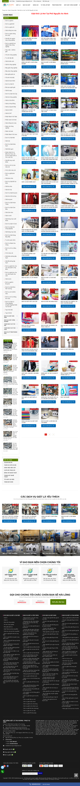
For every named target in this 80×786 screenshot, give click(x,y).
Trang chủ (5, 1)
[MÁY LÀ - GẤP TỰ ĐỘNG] (10, 549)
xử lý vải (65, 730)
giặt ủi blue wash (51, 730)
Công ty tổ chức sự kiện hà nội (46, 723)
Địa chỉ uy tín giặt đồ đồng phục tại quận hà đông (50, 625)
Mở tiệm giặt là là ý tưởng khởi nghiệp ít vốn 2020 (11, 644)
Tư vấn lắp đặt (45, 5)
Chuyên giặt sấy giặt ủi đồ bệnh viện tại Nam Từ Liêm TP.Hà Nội (31, 630)
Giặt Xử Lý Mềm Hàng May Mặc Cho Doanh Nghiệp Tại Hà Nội (31, 659)
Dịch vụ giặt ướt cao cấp (29, 710)
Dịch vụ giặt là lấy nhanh (29, 701)
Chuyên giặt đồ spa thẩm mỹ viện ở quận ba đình (49, 655)
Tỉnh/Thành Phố (56, 5)
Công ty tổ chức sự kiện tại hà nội (63, 723)
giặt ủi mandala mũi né (65, 733)
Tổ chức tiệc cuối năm (64, 725)
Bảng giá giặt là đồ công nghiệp (31, 673)
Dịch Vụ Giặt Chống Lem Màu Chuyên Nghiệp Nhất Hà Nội (30, 655)
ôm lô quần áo (72, 720)
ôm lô (46, 721)
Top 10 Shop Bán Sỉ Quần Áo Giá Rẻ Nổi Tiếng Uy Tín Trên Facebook (10, 659)
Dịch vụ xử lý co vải (67, 658)
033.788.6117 (13, 741)
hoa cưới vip (70, 729)
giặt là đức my (71, 730)
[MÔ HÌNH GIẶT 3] (10, 536)
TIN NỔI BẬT (8, 340)
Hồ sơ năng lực (37, 1)
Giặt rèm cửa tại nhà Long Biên (11, 631)
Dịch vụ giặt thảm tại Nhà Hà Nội (31, 647)
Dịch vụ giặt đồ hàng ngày (29, 712)
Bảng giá (35, 5)
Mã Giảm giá (46, 1)
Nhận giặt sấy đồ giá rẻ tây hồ (50, 697)
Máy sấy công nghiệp (9, 622)
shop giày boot (43, 728)
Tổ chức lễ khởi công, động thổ (61, 726)
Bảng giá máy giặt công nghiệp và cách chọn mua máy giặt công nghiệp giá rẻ (50, 670)
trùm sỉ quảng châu (50, 720)
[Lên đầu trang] (76, 775)
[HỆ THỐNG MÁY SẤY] (30, 549)
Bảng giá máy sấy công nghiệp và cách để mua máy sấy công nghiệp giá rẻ (31, 622)
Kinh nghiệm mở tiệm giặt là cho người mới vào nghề (11, 655)
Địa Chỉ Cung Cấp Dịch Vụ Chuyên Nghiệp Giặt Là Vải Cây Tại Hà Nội (30, 667)
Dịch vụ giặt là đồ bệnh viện (30, 676)
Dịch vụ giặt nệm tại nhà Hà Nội (31, 652)
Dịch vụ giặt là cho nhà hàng (30, 703)
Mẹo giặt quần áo (8, 626)
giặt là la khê (58, 734)
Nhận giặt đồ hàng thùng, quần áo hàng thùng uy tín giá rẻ (31, 686)
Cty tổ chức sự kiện (63, 724)
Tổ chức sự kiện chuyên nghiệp (50, 724)
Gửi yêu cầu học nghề (58, 603)
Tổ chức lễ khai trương (53, 725)
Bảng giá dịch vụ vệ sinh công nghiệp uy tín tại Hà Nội (30, 618)
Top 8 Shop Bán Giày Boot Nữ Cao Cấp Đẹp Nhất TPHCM (11, 663)
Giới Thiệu (12, 1)
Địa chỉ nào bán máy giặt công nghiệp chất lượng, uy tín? (50, 674)
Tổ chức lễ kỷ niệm (48, 726)
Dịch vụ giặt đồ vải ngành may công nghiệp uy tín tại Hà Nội (69, 652)
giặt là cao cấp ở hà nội (47, 731)
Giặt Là (6, 620)
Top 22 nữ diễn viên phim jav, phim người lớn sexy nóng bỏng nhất (11, 681)
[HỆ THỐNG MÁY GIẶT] (70, 549)
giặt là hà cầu (42, 734)
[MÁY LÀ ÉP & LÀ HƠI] (70, 536)
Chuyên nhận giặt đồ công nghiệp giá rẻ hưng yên (29, 633)
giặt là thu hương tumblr (60, 731)
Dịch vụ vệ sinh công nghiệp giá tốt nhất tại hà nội (31, 689)
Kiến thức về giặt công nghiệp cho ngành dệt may (69, 663)
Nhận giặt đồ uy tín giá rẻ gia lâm (51, 691)
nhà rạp (66, 720)
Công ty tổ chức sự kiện (66, 721)
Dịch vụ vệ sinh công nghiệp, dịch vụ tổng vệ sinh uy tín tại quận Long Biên (70, 680)
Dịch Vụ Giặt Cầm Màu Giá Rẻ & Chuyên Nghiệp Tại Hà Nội (70, 644)
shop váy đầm (50, 728)
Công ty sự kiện (43, 725)
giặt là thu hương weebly (46, 733)
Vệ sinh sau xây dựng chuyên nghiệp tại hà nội (69, 684)
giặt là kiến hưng (50, 734)
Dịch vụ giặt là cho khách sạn (30, 706)
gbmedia (57, 728)
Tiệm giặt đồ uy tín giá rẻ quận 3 (70, 637)
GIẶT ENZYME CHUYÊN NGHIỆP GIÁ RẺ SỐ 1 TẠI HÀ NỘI (31, 662)
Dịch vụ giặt (26, 5)
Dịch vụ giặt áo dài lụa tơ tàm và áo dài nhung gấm (70, 705)
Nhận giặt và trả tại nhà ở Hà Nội (70, 708)
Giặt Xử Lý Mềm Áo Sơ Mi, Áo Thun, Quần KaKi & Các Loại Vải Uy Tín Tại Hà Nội (70, 648)
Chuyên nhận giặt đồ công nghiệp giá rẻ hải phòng (49, 629)
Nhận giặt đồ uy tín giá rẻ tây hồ (51, 631)
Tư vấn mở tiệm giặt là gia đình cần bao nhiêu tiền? (11, 648)
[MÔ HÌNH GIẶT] (30, 536)
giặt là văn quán (66, 734)
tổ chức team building (65, 728)
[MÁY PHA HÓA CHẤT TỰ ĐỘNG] (50, 549)
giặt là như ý (59, 730)
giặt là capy (73, 734)
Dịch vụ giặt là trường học (68, 670)
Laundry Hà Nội (56, 729)
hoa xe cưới (64, 729)
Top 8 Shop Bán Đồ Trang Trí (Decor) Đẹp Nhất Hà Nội (10, 677)
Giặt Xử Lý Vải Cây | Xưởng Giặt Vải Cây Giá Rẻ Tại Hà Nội (31, 671)
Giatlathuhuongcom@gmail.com (24, 1)
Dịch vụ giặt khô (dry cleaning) (30, 708)
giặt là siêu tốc (55, 733)
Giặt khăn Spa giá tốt (67, 660)
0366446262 (8, 739)
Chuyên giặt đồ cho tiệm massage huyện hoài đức (48, 678)
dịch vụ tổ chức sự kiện (54, 721)
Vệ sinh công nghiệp (9, 624)
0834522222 (2, 767)
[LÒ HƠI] (50, 536)
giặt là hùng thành (41, 730)
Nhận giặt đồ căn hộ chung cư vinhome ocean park (50, 652)
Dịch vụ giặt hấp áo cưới (29, 699)
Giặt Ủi (5, 617)
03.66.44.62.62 (14, 743)
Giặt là (18, 5)
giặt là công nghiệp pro (45, 729)
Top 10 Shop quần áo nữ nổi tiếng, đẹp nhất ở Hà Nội (10, 667)
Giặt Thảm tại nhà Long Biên (11, 629)
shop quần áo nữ (59, 720)
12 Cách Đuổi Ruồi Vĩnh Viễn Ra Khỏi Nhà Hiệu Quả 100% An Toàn (70, 688)
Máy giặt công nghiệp (71, 5)
